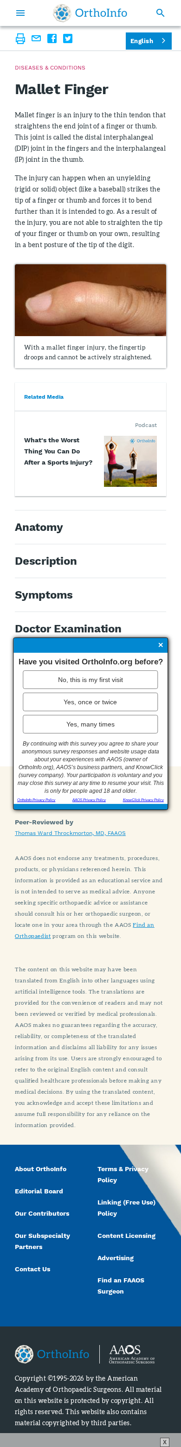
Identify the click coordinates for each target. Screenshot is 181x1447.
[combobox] (149, 41)
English (141, 41)
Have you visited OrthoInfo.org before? (91, 661)
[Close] (160, 645)
